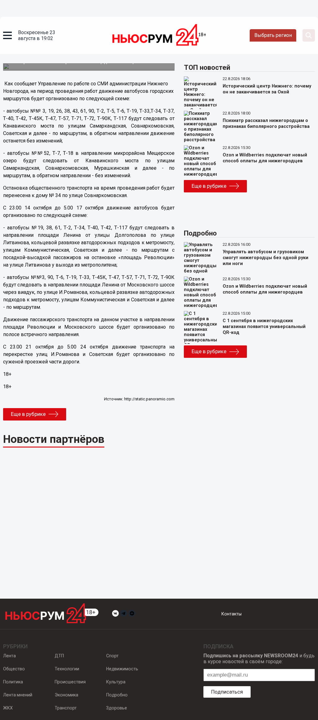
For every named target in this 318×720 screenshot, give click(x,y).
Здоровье (116, 707)
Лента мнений (17, 694)
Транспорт (66, 707)
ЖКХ (8, 707)
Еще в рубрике (28, 414)
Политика (13, 681)
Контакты (231, 613)
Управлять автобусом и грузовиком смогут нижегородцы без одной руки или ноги (265, 257)
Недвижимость (122, 668)
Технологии (67, 668)
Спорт (112, 655)
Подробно (117, 694)
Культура (115, 681)
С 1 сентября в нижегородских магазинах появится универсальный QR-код (264, 326)
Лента (9, 655)
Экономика (66, 694)
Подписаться (227, 692)
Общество (14, 668)
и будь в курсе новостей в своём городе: (259, 658)
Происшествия (70, 681)
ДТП (59, 655)
